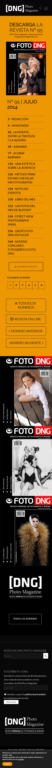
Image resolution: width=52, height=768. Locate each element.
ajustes (21, 759)
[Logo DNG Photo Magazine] (21, 8)
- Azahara (17, 146)
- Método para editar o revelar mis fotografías (21, 178)
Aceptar (7, 764)
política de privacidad (35, 694)
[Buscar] (39, 8)
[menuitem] (39, 8)
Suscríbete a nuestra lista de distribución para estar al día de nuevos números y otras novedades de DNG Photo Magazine (25, 680)
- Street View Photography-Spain (20, 220)
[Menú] (44, 8)
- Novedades (18, 125)
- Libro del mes (21, 199)
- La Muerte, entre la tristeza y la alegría (21, 136)
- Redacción (18, 119)
